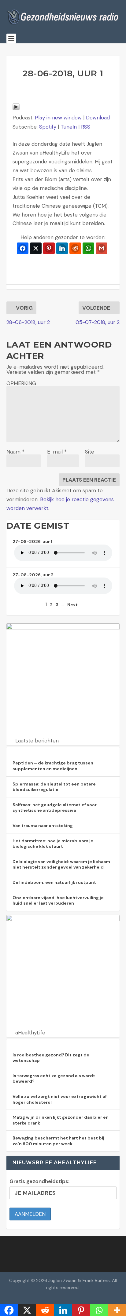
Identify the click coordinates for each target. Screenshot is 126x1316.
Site (89, 451)
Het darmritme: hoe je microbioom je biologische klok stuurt (53, 843)
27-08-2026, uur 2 (33, 575)
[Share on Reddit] (75, 248)
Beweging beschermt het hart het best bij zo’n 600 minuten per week (58, 1140)
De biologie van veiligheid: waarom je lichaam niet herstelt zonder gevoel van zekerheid (61, 864)
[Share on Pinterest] (49, 248)
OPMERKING (21, 383)
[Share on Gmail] (101, 248)
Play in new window (58, 117)
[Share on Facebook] (22, 248)
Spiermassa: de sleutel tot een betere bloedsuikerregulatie (54, 787)
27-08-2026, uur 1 (32, 541)
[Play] (16, 108)
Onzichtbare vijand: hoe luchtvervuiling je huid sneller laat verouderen (58, 900)
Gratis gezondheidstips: (39, 1181)
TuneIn (69, 126)
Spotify (47, 126)
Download (98, 117)
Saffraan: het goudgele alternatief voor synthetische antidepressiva (55, 807)
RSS (85, 126)
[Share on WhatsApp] (88, 248)
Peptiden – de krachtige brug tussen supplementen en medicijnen (53, 765)
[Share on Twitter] (36, 248)
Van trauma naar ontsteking (43, 825)
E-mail (57, 451)
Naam (15, 451)
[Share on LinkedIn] (62, 248)
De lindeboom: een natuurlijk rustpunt (54, 882)
